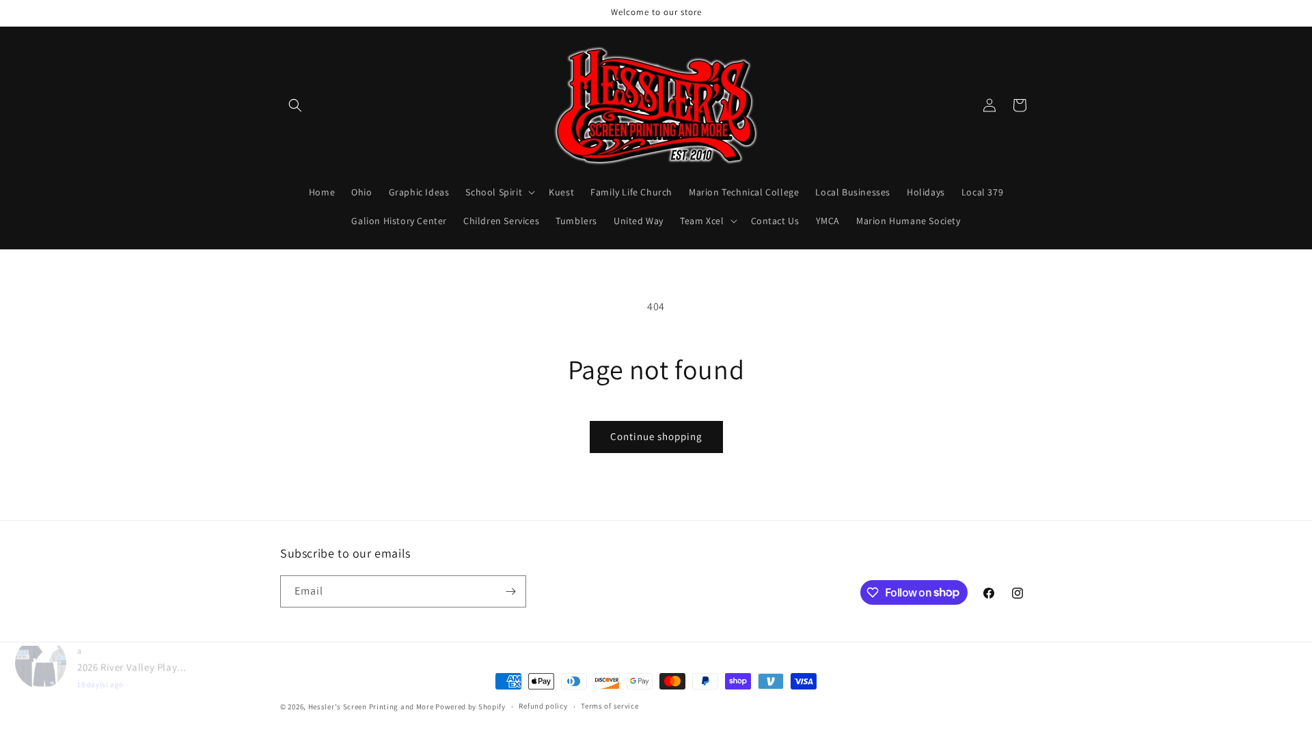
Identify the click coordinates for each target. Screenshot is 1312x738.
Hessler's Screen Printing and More (371, 706)
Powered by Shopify (470, 706)
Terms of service (609, 706)
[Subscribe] (510, 591)
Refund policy (543, 706)
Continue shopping (656, 436)
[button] (295, 105)
